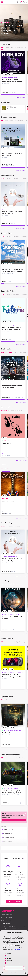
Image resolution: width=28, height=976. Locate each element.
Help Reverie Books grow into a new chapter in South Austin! (12, 329)
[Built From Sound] (13, 484)
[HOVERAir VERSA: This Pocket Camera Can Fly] (13, 194)
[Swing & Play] (13, 426)
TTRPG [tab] (16, 352)
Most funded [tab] (11, 526)
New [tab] (11, 468)
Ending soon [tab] (18, 526)
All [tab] (2, 47)
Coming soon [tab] (5, 468)
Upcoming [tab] (9, 178)
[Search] (17, 2)
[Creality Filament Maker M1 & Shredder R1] (13, 136)
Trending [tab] (3, 526)
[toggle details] (24, 94)
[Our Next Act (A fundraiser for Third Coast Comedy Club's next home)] (13, 252)
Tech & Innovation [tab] (8, 47)
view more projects (21, 97)
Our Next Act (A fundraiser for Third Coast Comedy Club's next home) (12, 271)
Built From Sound (8, 501)
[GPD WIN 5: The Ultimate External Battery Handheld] (13, 658)
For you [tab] (3, 178)
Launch (14, 820)
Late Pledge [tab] (20, 410)
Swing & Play (6, 443)
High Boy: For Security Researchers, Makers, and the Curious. (12, 81)
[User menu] (23, 2)
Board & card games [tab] (6, 352)
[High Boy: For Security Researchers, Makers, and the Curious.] (13, 62)
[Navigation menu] (26, 2)
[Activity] (20, 2)
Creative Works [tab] (19, 47)
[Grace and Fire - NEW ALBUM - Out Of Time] (13, 600)
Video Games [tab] (22, 352)
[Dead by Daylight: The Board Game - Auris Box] (13, 368)
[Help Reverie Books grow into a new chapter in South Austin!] (13, 310)
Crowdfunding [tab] (17, 178)
